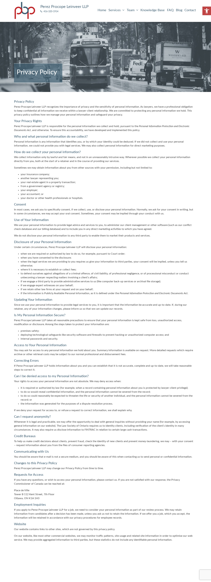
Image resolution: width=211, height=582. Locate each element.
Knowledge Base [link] (152, 10)
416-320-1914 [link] (50, 11)
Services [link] (114, 10)
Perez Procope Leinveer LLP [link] (64, 7)
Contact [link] (190, 10)
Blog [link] (179, 10)
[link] (206, 11)
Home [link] (102, 10)
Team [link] (131, 10)
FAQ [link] (170, 10)
